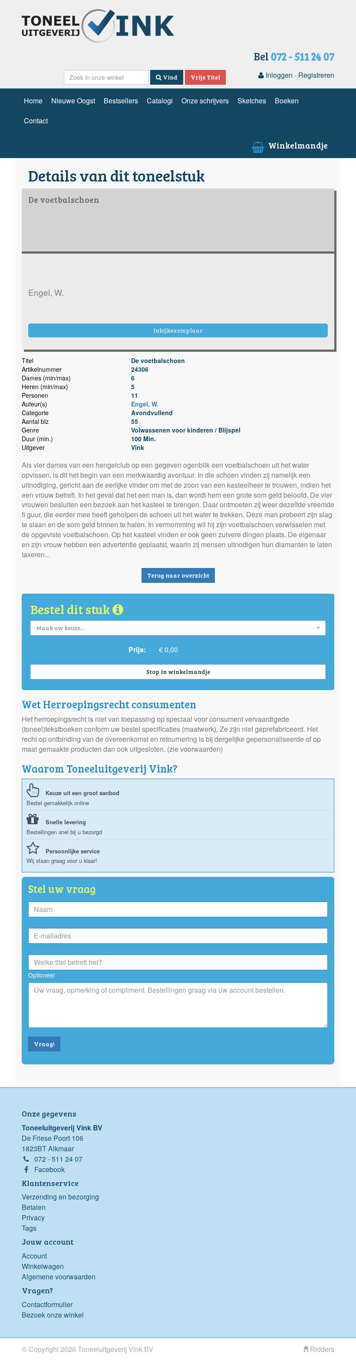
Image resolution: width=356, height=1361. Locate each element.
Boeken (287, 101)
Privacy (33, 1217)
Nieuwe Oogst (73, 101)
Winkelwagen (43, 1266)
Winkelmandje (297, 145)
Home (33, 101)
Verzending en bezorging (60, 1197)
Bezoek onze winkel (53, 1315)
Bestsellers (121, 101)
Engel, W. (144, 404)
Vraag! (44, 1044)
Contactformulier (47, 1304)
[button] (178, 628)
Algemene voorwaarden (59, 1277)
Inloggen (278, 75)
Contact (36, 121)
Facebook (49, 1169)
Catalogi (160, 101)
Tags (29, 1228)
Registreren (316, 75)
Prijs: (137, 649)
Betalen (34, 1207)
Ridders (321, 1349)
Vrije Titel (205, 77)
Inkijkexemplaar (178, 330)
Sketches (251, 101)
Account (34, 1256)
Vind (170, 77)
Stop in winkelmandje (178, 671)
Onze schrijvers (205, 101)
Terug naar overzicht (178, 575)
